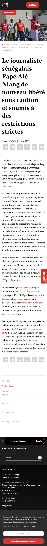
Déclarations (9, 12)
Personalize (23, 534)
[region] (23, 528)
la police (30, 307)
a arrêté (26, 288)
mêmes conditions (29, 303)
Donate (39, 441)
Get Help (33, 5)
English (5, 395)
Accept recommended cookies (23, 541)
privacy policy (15, 526)
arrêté (13, 311)
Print (7, 403)
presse (16, 164)
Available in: (7, 392)
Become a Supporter (18, 441)
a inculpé (25, 292)
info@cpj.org (7, 506)
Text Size (9, 412)
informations (36, 160)
